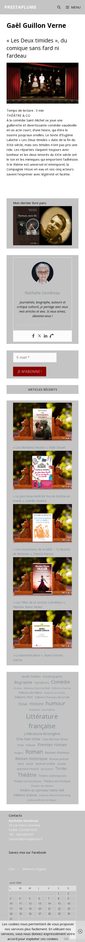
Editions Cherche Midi (37, 688)
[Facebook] (33, 336)
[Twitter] (39, 336)
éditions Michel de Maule (42, 800)
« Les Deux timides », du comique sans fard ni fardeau (37, 48)
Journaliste (48, 709)
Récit (21, 764)
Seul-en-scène (45, 764)
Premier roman (52, 744)
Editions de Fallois (30, 693)
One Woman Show (55, 739)
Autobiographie (52, 676)
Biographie (23, 682)
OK (66, 939)
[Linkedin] (46, 336)
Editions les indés (54, 692)
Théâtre (27, 774)
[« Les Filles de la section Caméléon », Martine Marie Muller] (42, 577)
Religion (19, 752)
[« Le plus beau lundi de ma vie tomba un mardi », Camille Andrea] (42, 471)
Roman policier (59, 759)
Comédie (60, 682)
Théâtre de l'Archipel (56, 781)
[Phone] (52, 336)
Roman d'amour (57, 752)
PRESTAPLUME (20, 7)
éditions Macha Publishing (54, 795)
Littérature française (42, 721)
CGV (12, 869)
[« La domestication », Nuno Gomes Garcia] (42, 630)
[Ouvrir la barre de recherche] (58, 7)
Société (61, 764)
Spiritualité (47, 768)
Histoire (36, 703)
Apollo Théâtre (31, 676)
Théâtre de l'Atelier (42, 785)
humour (55, 703)
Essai (23, 703)
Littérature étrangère (42, 733)
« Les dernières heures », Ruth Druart (39, 447)
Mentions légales (34, 869)
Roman (34, 751)
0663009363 (25, 834)
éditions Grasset (25, 795)
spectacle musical (28, 769)
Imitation (34, 709)
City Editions (41, 683)
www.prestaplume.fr (32, 325)
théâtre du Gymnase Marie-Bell (42, 790)
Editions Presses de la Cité (52, 697)
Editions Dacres (61, 688)
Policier (31, 745)
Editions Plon (24, 697)
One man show (28, 739)
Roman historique (31, 758)
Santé (29, 764)
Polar (20, 745)
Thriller (61, 768)
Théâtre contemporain (52, 776)
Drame (17, 688)
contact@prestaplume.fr (26, 839)
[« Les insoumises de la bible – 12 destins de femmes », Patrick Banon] (42, 524)
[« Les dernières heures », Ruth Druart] (42, 422)
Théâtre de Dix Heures (27, 781)
